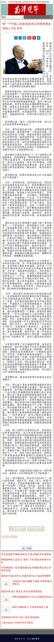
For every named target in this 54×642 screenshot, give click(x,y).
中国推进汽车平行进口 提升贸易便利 (20, 617)
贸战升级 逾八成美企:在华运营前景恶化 (21, 591)
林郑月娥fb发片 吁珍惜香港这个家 (30, 607)
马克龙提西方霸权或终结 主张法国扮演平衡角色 (26, 554)
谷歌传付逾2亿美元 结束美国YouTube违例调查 (26, 576)
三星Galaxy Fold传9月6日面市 (17, 622)
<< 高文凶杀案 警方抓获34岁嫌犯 (17, 528)
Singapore (30, 32)
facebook (6, 537)
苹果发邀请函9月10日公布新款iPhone (32, 596)
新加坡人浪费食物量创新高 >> (36, 528)
